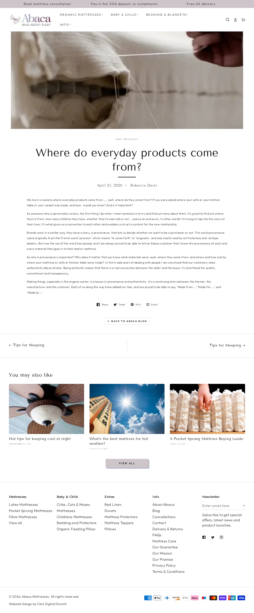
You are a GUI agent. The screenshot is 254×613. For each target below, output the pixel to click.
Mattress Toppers (119, 523)
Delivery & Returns (167, 529)
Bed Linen (113, 504)
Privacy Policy (164, 565)
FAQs (156, 535)
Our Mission (162, 553)
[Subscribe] (244, 506)
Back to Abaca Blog (129, 321)
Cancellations (163, 517)
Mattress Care (164, 541)
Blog (156, 510)
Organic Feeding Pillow (76, 529)
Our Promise (162, 559)
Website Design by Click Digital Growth (38, 604)
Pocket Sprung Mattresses (30, 510)
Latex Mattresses (23, 504)
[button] (228, 20)
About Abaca (163, 504)
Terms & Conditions (168, 571)
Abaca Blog (130, 139)
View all (127, 463)
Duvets (110, 510)
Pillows (110, 529)
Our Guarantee (165, 547)
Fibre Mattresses (23, 517)
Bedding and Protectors (77, 523)
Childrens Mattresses (74, 517)
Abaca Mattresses (35, 596)
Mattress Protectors (121, 517)
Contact (159, 523)
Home (118, 139)
